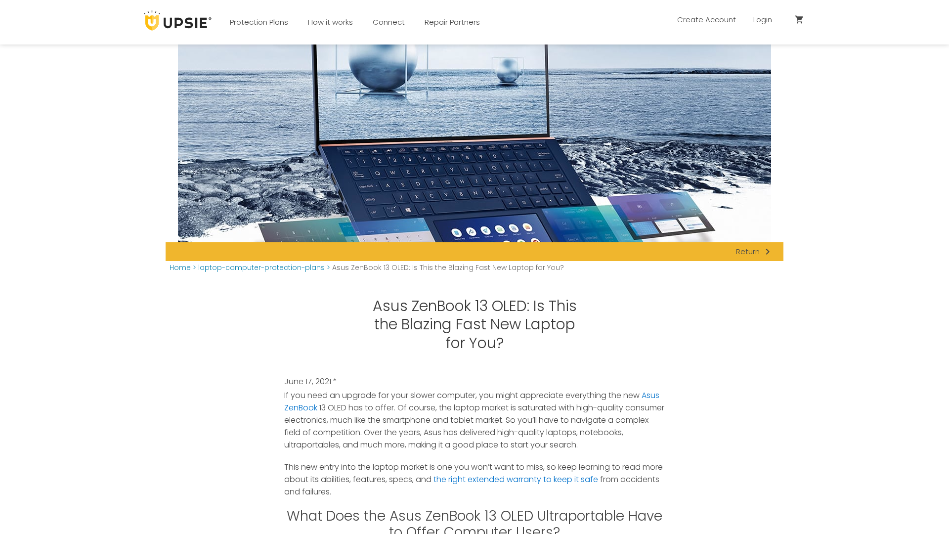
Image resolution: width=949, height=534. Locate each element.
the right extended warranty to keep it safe (515, 479)
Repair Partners (452, 22)
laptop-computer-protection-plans (261, 268)
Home (180, 268)
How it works (330, 22)
